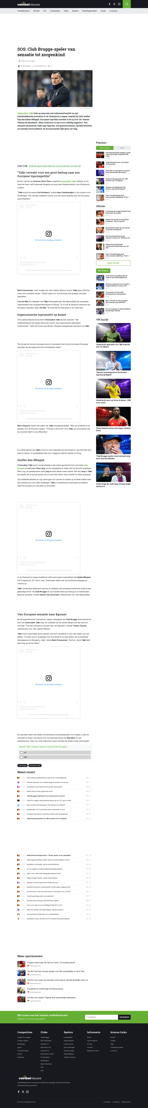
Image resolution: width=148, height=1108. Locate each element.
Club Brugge (22, 765)
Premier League (22, 1041)
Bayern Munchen (46, 1064)
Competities (55, 11)
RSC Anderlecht (46, 1041)
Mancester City (46, 1047)
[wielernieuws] (45, 1077)
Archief (112, 1037)
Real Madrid (45, 1060)
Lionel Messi (68, 1037)
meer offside (113, 263)
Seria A (19, 1054)
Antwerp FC (45, 1044)
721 (51, 66)
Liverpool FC (45, 1051)
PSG (42, 1067)
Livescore (113, 11)
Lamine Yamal (68, 1044)
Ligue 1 (19, 1047)
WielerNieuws (126, 1102)
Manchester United (47, 1054)
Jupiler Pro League (23, 1037)
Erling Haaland (69, 1041)
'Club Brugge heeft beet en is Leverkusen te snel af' (54, 166)
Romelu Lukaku (69, 1051)
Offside (36, 11)
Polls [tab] (122, 148)
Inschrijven (124, 1017)
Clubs (66, 11)
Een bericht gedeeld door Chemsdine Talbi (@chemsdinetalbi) (48, 270)
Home (89, 1037)
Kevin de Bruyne (69, 1047)
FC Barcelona (45, 1057)
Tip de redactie (92, 1041)
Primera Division (23, 1051)
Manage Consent (93, 1051)
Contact (90, 1047)
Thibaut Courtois (69, 1057)
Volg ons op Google (28, 61)
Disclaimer (107, 1102)
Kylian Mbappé (69, 1054)
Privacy (89, 1044)
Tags (112, 1044)
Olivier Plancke (25, 66)
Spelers (75, 11)
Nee (25, 757)
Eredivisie (20, 1057)
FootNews (116, 1102)
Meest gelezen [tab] (105, 148)
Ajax (42, 1070)
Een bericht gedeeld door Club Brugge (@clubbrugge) (48, 714)
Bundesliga (21, 1044)
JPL (44, 11)
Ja (25, 752)
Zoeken (113, 1041)
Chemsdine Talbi (25, 113)
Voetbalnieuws (23, 11)
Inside (103, 11)
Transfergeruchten (89, 11)
